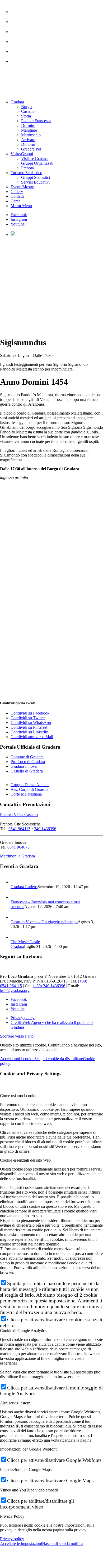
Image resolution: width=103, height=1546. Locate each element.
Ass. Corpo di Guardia (29, 789)
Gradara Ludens (24, 886)
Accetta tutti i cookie (17, 1058)
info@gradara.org (15, 990)
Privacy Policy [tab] (12, 1516)
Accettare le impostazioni (21, 1543)
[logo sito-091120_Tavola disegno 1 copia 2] (39, 93)
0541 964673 (18, 847)
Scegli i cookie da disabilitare (58, 1058)
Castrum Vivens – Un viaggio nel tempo (44, 922)
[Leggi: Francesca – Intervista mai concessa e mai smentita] (15, 897)
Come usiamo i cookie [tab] (18, 1095)
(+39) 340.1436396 (49, 986)
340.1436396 (45, 828)
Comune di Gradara (27, 757)
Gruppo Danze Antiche (30, 784)
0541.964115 (19, 828)
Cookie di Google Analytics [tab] (23, 1330)
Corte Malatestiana (26, 794)
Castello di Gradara (27, 771)
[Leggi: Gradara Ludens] (15, 882)
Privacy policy (12, 1539)
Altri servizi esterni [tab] (15, 1403)
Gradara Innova (24, 766)
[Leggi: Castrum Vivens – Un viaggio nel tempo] (15, 917)
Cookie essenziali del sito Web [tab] (25, 1160)
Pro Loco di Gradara (28, 761)
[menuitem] (57, 9)
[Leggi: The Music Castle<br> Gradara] (15, 937)
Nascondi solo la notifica (62, 1543)
